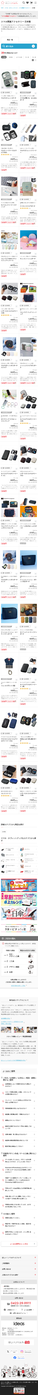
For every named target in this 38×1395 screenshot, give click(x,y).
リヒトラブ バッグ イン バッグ (28, 313)
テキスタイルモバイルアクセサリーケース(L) (9, 740)
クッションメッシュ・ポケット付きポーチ (28, 580)
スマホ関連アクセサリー (24, 8)
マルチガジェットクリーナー (28, 151)
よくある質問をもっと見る (19, 1244)
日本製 (4, 832)
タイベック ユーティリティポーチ (28, 633)
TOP (2, 8)
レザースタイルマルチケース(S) (9, 312)
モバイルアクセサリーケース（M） (28, 685)
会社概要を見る (5, 1018)
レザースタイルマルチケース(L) (28, 474)
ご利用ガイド (11, 1310)
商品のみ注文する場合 (27, 950)
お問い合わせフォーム (19, 1313)
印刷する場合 (10, 950)
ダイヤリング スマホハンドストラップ (9, 420)
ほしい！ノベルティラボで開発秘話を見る (13, 1060)
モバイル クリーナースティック (9, 206)
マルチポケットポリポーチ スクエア (9, 366)
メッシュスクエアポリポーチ (28, 366)
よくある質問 (28, 1310)
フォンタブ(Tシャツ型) (8, 686)
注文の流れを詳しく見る (18, 985)
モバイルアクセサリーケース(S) (28, 420)
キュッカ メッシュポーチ (28, 259)
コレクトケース (6, 793)
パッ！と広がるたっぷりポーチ (28, 527)
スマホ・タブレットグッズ (11, 8)
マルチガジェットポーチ (8, 98)
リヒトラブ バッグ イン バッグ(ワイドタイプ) (9, 527)
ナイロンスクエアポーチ (27, 206)
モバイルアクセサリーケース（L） (9, 474)
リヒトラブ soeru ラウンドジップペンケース (9, 259)
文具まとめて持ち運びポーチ (28, 740)
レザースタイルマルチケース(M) (28, 794)
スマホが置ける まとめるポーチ (28, 99)
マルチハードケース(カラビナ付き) (9, 151)
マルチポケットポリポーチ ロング (9, 580)
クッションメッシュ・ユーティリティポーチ (9, 633)
